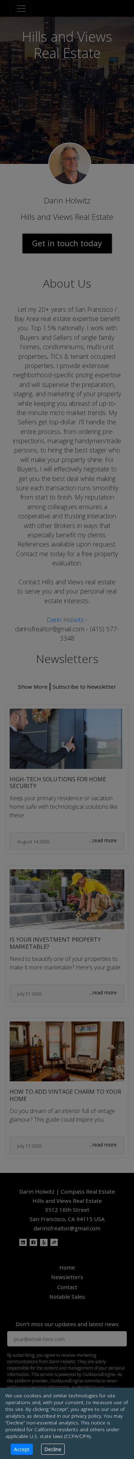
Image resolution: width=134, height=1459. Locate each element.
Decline (52, 1449)
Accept (22, 1449)
